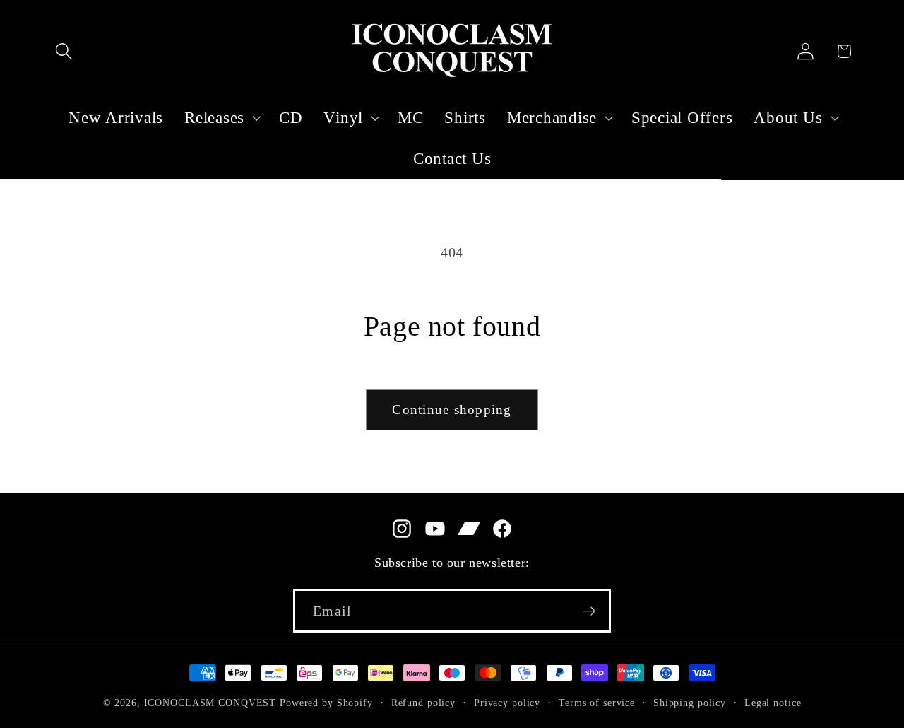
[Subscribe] (589, 611)
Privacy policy (507, 703)
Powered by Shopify (326, 703)
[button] (63, 51)
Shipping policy (689, 703)
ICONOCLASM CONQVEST (210, 703)
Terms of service (597, 703)
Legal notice (773, 703)
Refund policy (423, 703)
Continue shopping (451, 409)
